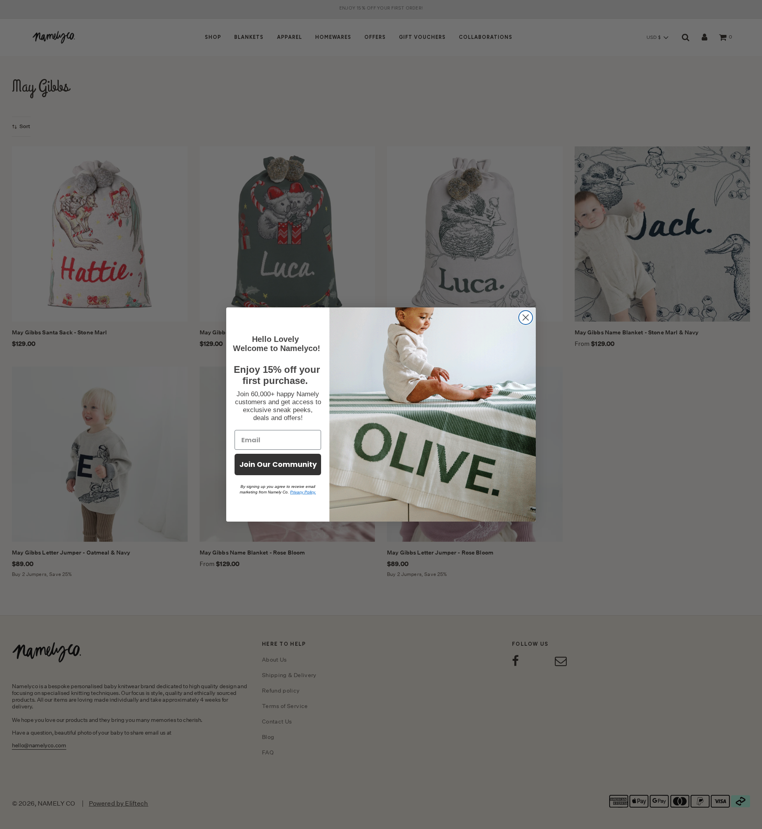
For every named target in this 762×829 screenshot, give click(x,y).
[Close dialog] (526, 317)
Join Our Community (278, 464)
